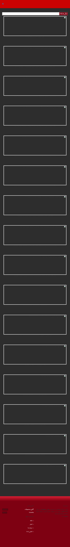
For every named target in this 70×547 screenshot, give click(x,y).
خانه (31, 521)
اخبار (31, 524)
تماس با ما (29, 531)
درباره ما (30, 528)
